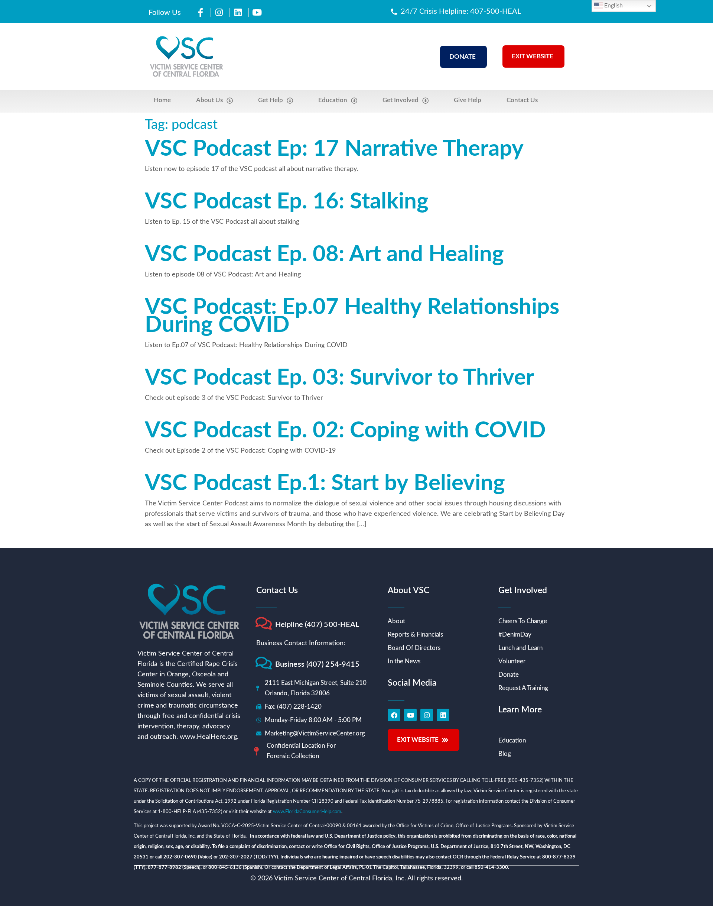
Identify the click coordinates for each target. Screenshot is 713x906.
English (613, 6)
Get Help (270, 100)
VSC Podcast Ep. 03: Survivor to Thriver (339, 378)
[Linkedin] (443, 715)
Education (332, 100)
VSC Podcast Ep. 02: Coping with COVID (345, 431)
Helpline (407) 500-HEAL (317, 624)
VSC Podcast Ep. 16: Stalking (287, 202)
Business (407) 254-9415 (317, 664)
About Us (209, 100)
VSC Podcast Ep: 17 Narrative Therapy (334, 149)
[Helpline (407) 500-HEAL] (263, 623)
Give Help (467, 100)
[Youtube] (410, 715)
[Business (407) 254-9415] (263, 663)
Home (162, 100)
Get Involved (400, 100)
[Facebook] (394, 715)
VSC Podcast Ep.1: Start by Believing (325, 483)
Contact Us (522, 100)
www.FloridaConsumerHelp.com (307, 811)
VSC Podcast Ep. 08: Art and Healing (324, 254)
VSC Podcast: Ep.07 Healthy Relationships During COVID (352, 316)
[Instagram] (426, 715)
